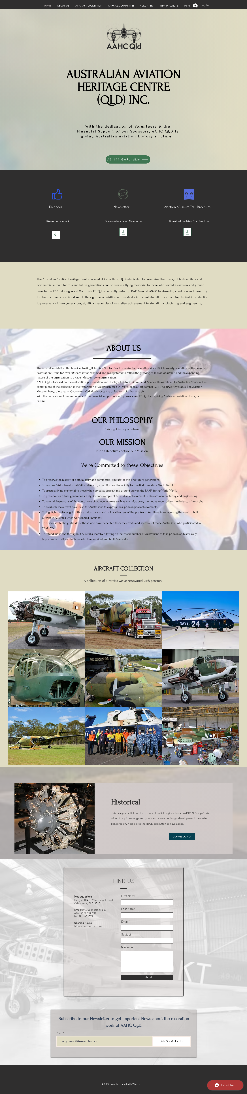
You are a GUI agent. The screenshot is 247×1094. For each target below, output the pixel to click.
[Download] (56, 235)
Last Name (128, 909)
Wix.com (136, 1084)
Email (124, 922)
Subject (126, 934)
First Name (128, 896)
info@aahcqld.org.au (94, 910)
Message (127, 947)
